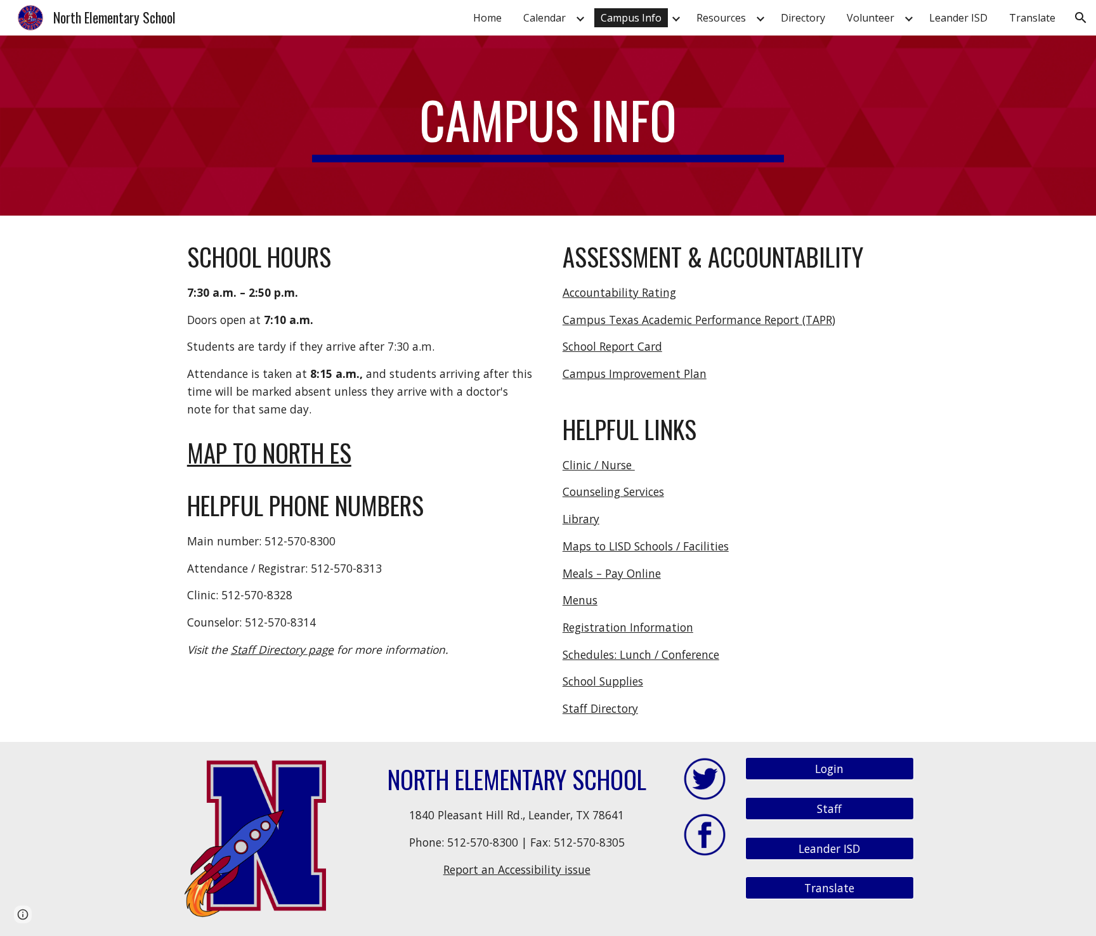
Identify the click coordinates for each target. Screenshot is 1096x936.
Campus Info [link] (631, 18)
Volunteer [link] (870, 18)
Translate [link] (1032, 18)
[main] (548, 125)
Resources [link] (721, 18)
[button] (1081, 18)
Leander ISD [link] (958, 18)
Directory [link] (803, 18)
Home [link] (487, 18)
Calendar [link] (544, 18)
